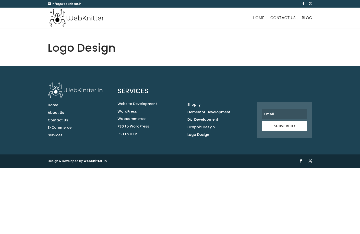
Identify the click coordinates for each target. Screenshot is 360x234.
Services (55, 135)
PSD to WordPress (133, 126)
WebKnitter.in (95, 161)
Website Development (137, 103)
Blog (307, 18)
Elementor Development (208, 112)
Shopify (194, 104)
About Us (56, 112)
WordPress (127, 111)
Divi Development (202, 119)
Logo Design (198, 134)
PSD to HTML (128, 133)
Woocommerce (131, 118)
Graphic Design (201, 127)
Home (258, 18)
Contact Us (283, 18)
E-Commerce (60, 127)
